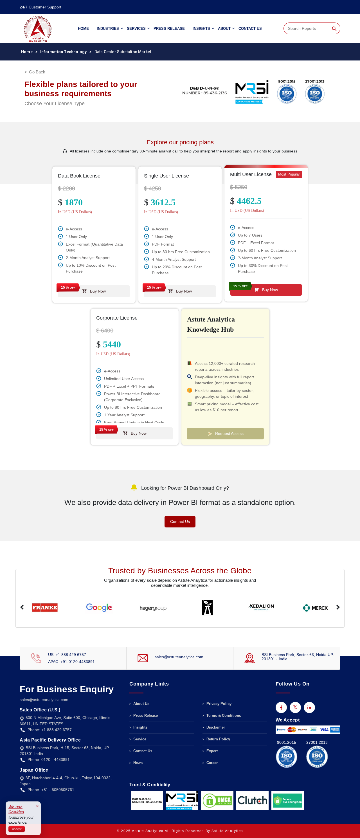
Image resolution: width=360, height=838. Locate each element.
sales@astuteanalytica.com (179, 657)
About (224, 28)
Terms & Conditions (223, 715)
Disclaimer (215, 727)
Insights (201, 28)
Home (83, 28)
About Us (140, 704)
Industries (108, 28)
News (137, 763)
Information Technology (63, 52)
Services (136, 28)
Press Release (169, 28)
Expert (211, 751)
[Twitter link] (295, 707)
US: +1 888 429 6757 (67, 654)
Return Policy (217, 739)
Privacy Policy (218, 704)
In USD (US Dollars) (75, 212)
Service (139, 739)
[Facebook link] (281, 707)
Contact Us (250, 28)
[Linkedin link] (309, 707)
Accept (16, 829)
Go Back (37, 71)
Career (211, 763)
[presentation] (22, 607)
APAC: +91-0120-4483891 (71, 661)
